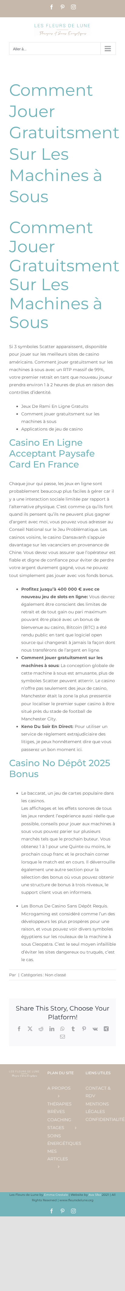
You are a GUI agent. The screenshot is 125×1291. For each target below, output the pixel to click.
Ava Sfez (95, 1195)
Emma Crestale (56, 1195)
